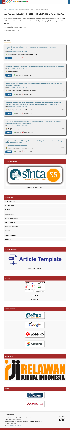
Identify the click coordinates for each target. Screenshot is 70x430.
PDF (9, 58)
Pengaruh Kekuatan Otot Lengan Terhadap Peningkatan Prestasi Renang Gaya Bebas (34, 66)
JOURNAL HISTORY (10, 214)
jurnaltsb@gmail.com (14, 425)
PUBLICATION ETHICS (10, 222)
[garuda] (35, 334)
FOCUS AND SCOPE (10, 201)
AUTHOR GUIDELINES (10, 235)
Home (6, 9)
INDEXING (7, 231)
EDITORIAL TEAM (9, 205)
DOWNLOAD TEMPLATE (35, 268)
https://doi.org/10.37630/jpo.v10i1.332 (17, 87)
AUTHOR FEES (8, 239)
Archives (12, 9)
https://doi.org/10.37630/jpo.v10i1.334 (17, 106)
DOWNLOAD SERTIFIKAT (35, 187)
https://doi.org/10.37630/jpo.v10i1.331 (17, 68)
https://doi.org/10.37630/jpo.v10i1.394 (17, 145)
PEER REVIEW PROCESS (11, 218)
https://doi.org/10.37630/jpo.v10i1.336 (17, 126)
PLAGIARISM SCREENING (11, 226)
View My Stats (35, 299)
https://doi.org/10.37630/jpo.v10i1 (16, 27)
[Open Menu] (3, 2)
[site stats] (35, 295)
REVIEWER (7, 210)
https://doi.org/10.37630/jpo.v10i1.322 (17, 51)
